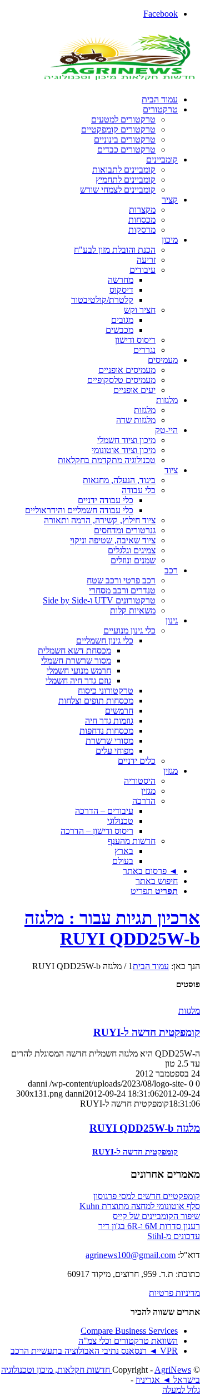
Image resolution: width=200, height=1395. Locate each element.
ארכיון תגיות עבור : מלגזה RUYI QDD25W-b (112, 928)
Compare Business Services (129, 1330)
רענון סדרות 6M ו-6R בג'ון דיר (149, 1226)
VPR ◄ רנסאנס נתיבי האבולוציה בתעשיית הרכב (94, 1350)
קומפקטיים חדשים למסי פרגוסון (146, 1196)
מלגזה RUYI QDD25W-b (144, 1128)
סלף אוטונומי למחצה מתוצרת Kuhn (139, 1206)
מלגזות (189, 1010)
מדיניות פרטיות (174, 1293)
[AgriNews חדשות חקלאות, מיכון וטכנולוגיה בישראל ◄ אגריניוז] (116, 80)
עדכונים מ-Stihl (173, 1236)
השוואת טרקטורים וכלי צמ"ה (128, 1340)
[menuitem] (89, 100)
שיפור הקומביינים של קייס (156, 1216)
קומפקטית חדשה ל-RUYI (146, 1032)
